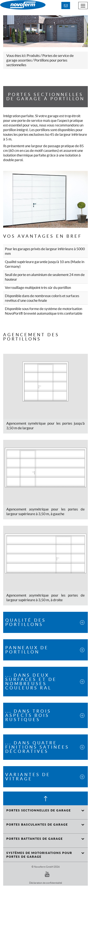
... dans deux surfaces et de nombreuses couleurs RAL (31, 681)
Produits (33, 56)
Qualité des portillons (25, 622)
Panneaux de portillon (27, 649)
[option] (45, 31)
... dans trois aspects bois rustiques (28, 715)
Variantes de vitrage (27, 776)
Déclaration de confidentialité (45, 882)
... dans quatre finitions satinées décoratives (37, 747)
